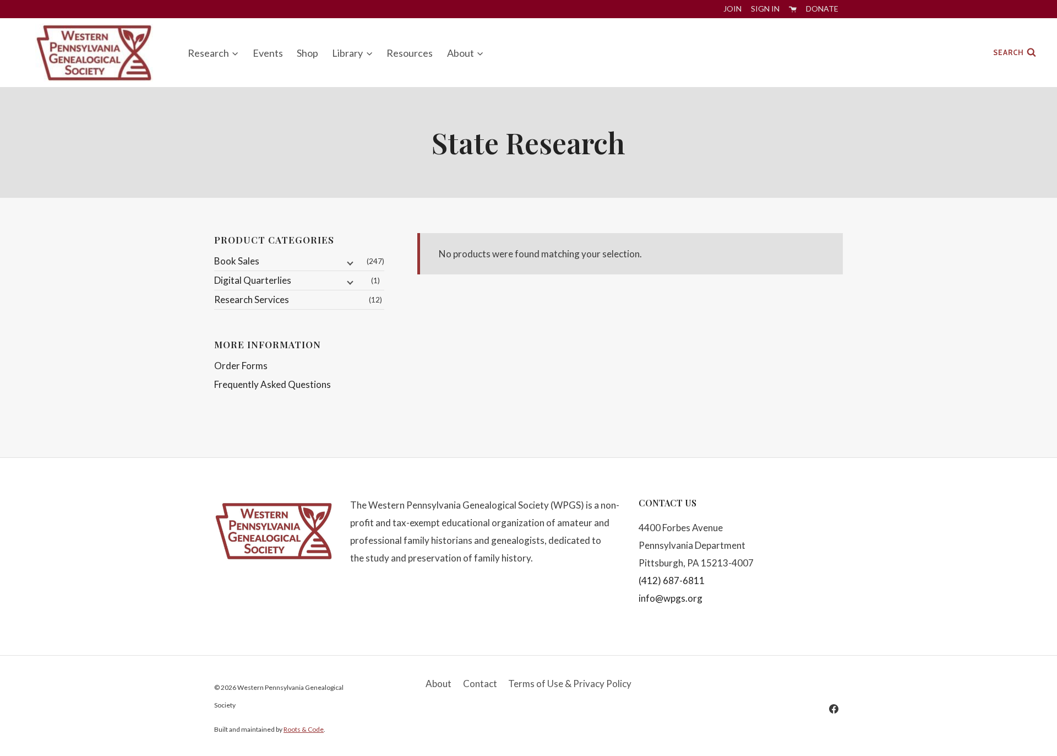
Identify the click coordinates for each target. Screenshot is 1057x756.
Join (732, 8)
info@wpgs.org (670, 598)
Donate (822, 8)
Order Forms (241, 365)
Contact (480, 683)
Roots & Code (304, 729)
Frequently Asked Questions (272, 384)
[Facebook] (833, 708)
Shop (307, 53)
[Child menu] (349, 262)
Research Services (251, 299)
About (438, 683)
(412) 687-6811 (672, 580)
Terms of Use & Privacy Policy (569, 683)
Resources (409, 53)
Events (268, 53)
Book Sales (236, 261)
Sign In (765, 8)
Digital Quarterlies (252, 280)
